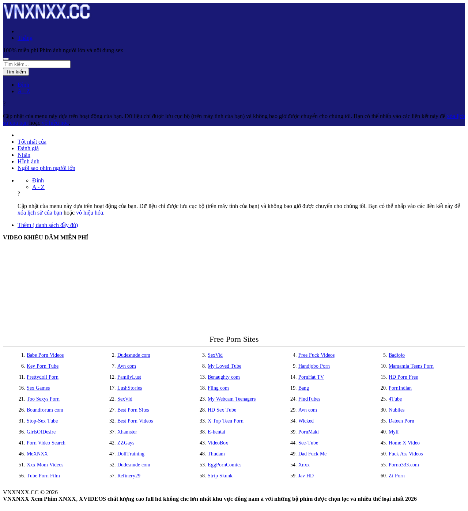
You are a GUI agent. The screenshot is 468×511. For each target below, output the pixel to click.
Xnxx (304, 465)
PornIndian (400, 388)
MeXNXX (37, 454)
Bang (303, 388)
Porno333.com (404, 465)
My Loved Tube (224, 366)
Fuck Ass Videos (406, 454)
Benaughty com (224, 377)
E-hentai (216, 432)
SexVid (215, 355)
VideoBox (218, 443)
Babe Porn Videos (45, 355)
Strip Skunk (220, 475)
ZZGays (125, 443)
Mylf (394, 432)
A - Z (24, 91)
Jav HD (306, 475)
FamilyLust (129, 377)
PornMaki (308, 432)
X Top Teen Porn (226, 421)
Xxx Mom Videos (45, 465)
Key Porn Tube (42, 366)
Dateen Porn (401, 421)
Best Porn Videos (135, 421)
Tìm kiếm (16, 72)
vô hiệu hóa (55, 123)
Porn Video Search (46, 443)
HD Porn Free (403, 377)
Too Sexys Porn (43, 399)
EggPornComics (224, 465)
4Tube (395, 399)
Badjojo (397, 355)
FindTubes (309, 399)
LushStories (129, 388)
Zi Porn (397, 475)
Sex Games (38, 388)
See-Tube (308, 443)
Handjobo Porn (314, 366)
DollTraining (130, 454)
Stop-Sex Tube (42, 421)
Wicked (306, 421)
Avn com (126, 366)
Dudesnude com (133, 355)
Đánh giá (28, 148)
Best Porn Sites (133, 410)
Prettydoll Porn (42, 377)
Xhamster (127, 432)
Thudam (216, 454)
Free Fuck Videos (316, 355)
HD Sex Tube (222, 410)
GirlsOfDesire (41, 432)
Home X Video (404, 443)
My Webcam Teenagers (232, 399)
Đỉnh (23, 85)
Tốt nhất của (32, 142)
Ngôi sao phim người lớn (46, 168)
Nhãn (24, 155)
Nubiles (396, 410)
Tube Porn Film (43, 475)
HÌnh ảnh (28, 161)
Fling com (218, 388)
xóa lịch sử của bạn (40, 212)
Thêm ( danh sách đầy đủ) (48, 225)
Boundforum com (45, 410)
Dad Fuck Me (312, 454)
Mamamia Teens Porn (411, 366)
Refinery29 (128, 475)
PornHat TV (311, 377)
